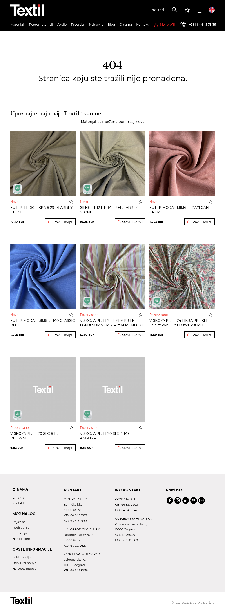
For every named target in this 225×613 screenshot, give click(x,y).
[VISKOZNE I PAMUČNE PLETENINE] (87, 302)
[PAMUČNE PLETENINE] (17, 189)
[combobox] (136, 10)
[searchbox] (136, 10)
